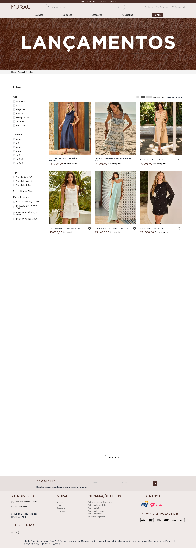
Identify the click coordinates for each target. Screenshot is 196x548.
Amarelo (21, 101)
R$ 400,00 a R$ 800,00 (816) (26, 213)
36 (19, 159)
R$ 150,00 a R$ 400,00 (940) (26, 207)
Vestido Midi (23, 185)
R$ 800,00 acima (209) (26, 219)
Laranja (21, 125)
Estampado (23, 117)
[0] (176, 7)
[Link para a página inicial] (14, 72)
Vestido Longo (24, 181)
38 (19, 163)
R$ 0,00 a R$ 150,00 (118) (27, 202)
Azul (19, 105)
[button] (26, 97)
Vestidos (29, 72)
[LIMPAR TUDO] (26, 191)
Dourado (21, 113)
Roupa (21, 72)
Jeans (20, 121)
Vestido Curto (24, 177)
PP (19, 139)
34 (19, 155)
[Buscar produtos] (119, 7)
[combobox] (85, 7)
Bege (20, 109)
